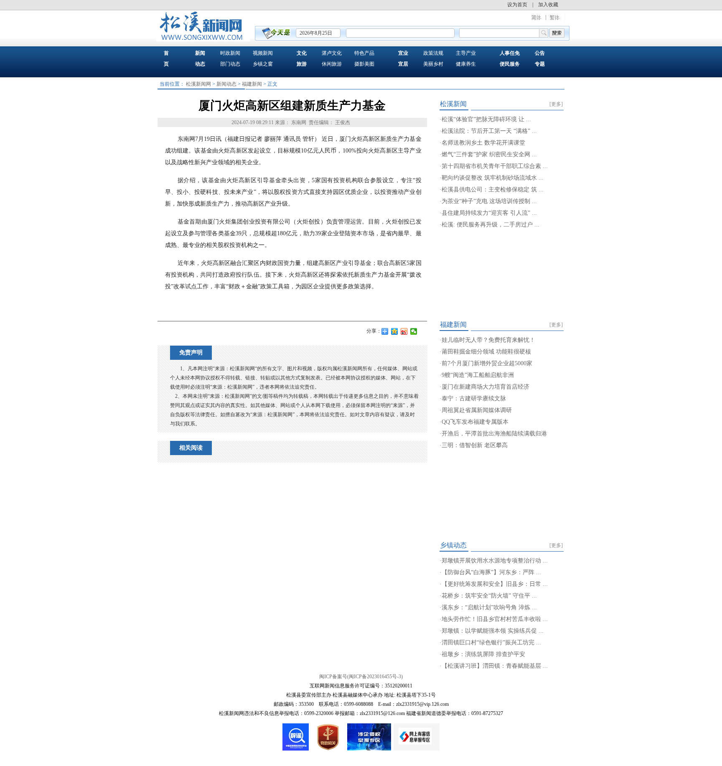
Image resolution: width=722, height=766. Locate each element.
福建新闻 (252, 84)
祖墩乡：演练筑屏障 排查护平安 (483, 654)
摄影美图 (364, 64)
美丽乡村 (433, 64)
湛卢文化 (332, 53)
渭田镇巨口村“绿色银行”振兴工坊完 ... (491, 642)
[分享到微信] (413, 331)
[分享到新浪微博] (404, 331)
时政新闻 (230, 53)
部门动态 (230, 64)
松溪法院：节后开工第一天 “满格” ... (489, 131)
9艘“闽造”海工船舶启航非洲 (478, 375)
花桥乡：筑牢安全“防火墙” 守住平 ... (489, 596)
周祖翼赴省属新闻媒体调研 (477, 410)
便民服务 (510, 64)
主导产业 (466, 53)
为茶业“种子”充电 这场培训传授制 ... (489, 201)
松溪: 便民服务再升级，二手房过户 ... (490, 224)
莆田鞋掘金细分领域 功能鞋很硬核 (486, 352)
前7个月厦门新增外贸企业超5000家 (487, 363)
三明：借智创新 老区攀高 (475, 445)
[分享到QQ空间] (394, 331)
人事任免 (510, 53)
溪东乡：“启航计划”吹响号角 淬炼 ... (489, 607)
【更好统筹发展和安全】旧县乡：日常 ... (495, 584)
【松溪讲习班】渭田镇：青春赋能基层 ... (495, 666)
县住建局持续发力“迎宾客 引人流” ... (489, 213)
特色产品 (364, 53)
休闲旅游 (332, 64)
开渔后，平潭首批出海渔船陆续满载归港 (494, 433)
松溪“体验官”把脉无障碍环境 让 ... (486, 119)
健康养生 (466, 64)
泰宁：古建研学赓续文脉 (474, 398)
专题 (540, 64)
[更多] (556, 104)
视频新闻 (263, 53)
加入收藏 (548, 5)
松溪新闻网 (198, 84)
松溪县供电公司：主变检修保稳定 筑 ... (493, 189)
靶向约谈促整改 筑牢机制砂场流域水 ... (493, 178)
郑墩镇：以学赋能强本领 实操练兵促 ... (493, 631)
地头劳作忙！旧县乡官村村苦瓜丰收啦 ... (495, 619)
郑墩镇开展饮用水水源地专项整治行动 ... (495, 560)
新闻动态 (226, 84)
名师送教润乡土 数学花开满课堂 (483, 143)
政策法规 (433, 53)
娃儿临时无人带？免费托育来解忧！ (488, 340)
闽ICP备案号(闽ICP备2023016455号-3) (361, 676)
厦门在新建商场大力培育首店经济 (485, 387)
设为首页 (517, 5)
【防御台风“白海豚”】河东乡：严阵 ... (491, 572)
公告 (540, 53)
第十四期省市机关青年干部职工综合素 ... (495, 166)
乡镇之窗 (263, 64)
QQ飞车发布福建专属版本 (475, 422)
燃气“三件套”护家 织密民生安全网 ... (489, 154)
